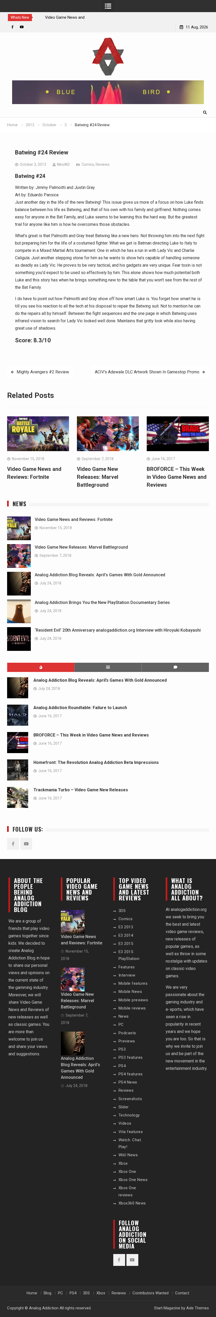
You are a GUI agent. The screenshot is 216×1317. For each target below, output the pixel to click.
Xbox (123, 1163)
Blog (47, 1293)
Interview (127, 975)
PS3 (122, 1049)
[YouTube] (21, 27)
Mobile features (133, 983)
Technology (129, 1115)
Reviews (103, 164)
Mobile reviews (132, 1008)
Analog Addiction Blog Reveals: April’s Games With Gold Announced (100, 574)
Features (127, 967)
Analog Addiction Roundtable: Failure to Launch (80, 707)
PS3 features (131, 1057)
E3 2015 (126, 943)
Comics (88, 164)
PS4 (122, 1066)
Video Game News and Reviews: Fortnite (73, 519)
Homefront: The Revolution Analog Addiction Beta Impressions (96, 762)
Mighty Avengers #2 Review (43, 371)
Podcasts (127, 1033)
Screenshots (130, 1098)
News (124, 1016)
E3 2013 (126, 927)
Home (32, 1293)
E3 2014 (126, 935)
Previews (127, 1041)
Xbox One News (133, 1179)
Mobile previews (133, 1000)
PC (121, 1024)
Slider (124, 1107)
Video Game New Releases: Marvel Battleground (97, 477)
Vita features (131, 1131)
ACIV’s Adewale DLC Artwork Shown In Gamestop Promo (147, 371)
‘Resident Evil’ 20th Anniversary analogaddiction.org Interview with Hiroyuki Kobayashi (118, 630)
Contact (182, 1293)
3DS (122, 910)
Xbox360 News (132, 1203)
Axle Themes (197, 1308)
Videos (125, 1123)
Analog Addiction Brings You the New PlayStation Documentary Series (102, 602)
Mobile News (130, 991)
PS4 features (131, 1074)
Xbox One (127, 1171)
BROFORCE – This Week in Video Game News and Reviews (177, 477)
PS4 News (128, 1082)
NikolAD (63, 164)
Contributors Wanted (150, 1293)
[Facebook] (12, 27)
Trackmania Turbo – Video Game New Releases (80, 789)
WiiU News (128, 1155)
